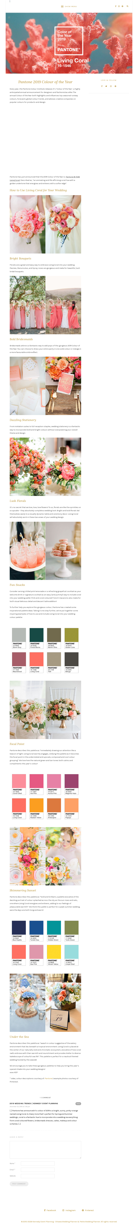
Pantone (48, 1078)
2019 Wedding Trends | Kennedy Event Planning (34, 1103)
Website (12, 1176)
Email (12, 1170)
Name (12, 1163)
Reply (78, 1103)
